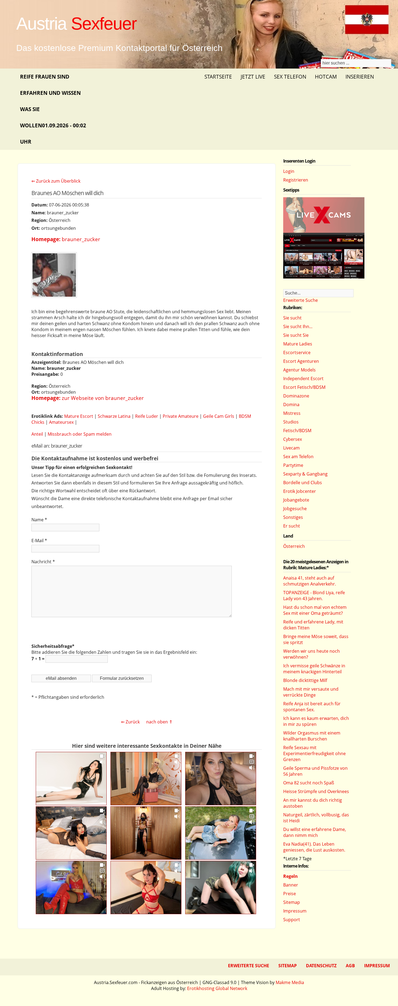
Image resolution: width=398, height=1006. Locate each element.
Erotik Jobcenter (299, 491)
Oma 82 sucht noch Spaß (308, 783)
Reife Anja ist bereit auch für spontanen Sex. (312, 707)
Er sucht (291, 526)
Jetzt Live (253, 76)
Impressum (294, 911)
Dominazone (296, 396)
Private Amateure (180, 416)
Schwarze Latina (114, 416)
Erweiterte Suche (300, 300)
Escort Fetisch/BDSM (304, 387)
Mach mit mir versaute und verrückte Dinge (310, 692)
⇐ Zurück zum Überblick (55, 181)
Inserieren (359, 76)
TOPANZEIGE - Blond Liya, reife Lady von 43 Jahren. (314, 595)
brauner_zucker (81, 239)
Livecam (291, 448)
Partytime (293, 465)
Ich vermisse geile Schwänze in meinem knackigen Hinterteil (314, 669)
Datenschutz (321, 966)
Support (291, 920)
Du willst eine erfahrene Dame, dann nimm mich (314, 832)
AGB (350, 966)
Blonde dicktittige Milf (305, 680)
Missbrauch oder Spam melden (80, 434)
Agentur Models (299, 370)
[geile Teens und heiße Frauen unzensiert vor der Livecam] (323, 277)
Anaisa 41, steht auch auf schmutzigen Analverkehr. (309, 581)
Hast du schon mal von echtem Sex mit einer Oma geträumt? (315, 610)
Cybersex (292, 439)
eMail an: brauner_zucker (56, 445)
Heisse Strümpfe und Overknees (316, 791)
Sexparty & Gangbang (305, 474)
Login (288, 171)
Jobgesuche (295, 509)
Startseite (218, 76)
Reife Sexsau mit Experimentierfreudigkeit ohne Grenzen (314, 753)
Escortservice (297, 352)
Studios (291, 422)
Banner (290, 885)
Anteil (37, 434)
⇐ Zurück (130, 722)
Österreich (294, 546)
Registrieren (295, 180)
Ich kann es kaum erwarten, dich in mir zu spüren (316, 721)
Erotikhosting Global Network (217, 988)
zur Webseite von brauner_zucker (103, 398)
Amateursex (61, 422)
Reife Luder (146, 416)
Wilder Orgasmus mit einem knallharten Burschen (311, 736)
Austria (76, 23)
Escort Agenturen (301, 361)
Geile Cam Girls (218, 416)
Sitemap (291, 902)
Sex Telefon (290, 76)
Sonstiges (293, 517)
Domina (291, 404)
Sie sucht (292, 318)
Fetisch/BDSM (297, 431)
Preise (289, 894)
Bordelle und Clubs (302, 483)
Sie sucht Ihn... (297, 326)
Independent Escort (303, 378)
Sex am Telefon (298, 457)
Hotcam (326, 76)
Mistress (292, 413)
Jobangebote (296, 500)
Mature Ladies (297, 344)
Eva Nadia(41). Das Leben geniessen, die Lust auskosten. (314, 847)
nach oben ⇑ (159, 722)
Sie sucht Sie (296, 335)
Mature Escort (78, 416)
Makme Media (290, 982)
